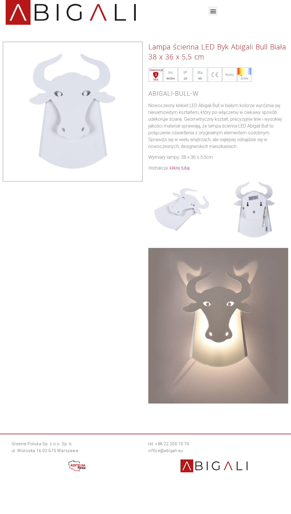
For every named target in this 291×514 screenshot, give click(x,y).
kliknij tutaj (180, 168)
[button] (213, 11)
